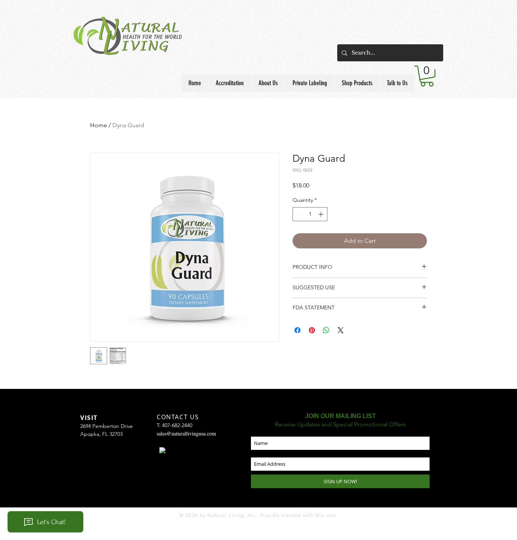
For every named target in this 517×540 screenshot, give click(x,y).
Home (98, 125)
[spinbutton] (310, 214)
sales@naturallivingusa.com (186, 433)
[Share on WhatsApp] (326, 330)
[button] (268, 83)
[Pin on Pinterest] (311, 330)
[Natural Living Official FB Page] (162, 450)
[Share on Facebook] (297, 330)
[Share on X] (340, 330)
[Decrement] (298, 214)
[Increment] (321, 214)
